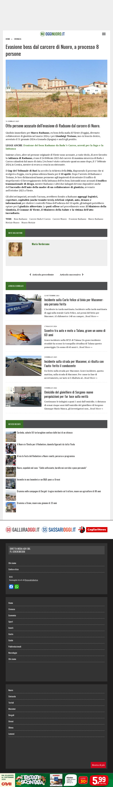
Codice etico (13, 569)
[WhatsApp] (16, 586)
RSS (11, 576)
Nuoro (10, 690)
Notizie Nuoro (12, 222)
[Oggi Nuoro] (52, 33)
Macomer (12, 708)
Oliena (10, 727)
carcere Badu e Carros (40, 219)
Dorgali (11, 715)
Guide (10, 640)
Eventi (10, 627)
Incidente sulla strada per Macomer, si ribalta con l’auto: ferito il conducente (74, 363)
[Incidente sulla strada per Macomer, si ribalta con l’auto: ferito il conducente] (23, 374)
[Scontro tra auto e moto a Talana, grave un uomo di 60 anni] (23, 343)
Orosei (11, 721)
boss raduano (20, 219)
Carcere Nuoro (60, 219)
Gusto (10, 634)
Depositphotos (31, 580)
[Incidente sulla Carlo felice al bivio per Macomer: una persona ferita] (23, 312)
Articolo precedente (43, 274)
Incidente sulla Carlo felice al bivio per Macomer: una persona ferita (73, 301)
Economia (12, 615)
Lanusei (11, 733)
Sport (10, 621)
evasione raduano (77, 219)
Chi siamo (12, 562)
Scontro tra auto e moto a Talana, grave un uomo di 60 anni (74, 332)
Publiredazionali (14, 646)
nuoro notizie (28, 222)
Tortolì (11, 702)
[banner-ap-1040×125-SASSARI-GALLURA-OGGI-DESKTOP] (56, 785)
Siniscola (12, 696)
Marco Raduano (95, 219)
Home (10, 602)
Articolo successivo (70, 274)
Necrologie (12, 652)
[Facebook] (11, 586)
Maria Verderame (40, 244)
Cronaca (11, 609)
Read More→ (92, 316)
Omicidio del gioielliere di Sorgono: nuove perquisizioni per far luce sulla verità (68, 394)
